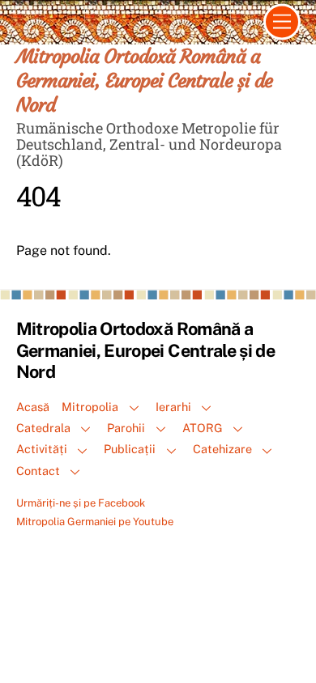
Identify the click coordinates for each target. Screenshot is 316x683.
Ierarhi (173, 407)
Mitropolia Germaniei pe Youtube (94, 521)
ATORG (202, 428)
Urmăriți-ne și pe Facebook (80, 503)
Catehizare (222, 449)
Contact (38, 470)
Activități (41, 449)
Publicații (130, 449)
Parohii (126, 428)
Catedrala (43, 428)
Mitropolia (90, 407)
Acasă (32, 407)
